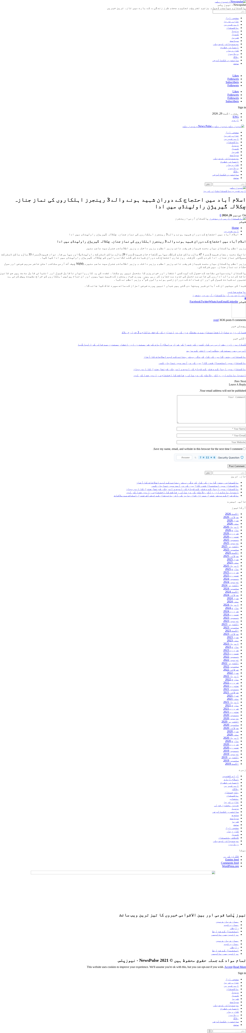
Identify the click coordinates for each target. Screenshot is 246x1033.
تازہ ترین (231, 21)
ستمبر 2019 (231, 760)
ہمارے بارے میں (227, 921)
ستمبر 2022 (231, 666)
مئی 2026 (233, 523)
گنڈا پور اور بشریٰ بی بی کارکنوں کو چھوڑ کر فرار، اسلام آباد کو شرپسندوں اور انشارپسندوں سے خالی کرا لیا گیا (162, 344)
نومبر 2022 (231, 659)
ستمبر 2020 (231, 724)
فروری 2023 (231, 650)
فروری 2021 (231, 708)
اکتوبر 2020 (230, 721)
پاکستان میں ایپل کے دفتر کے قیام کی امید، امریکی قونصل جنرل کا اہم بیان (182, 488)
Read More (239, 966)
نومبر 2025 (231, 543)
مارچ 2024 (232, 607)
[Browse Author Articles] (239, 316)
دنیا (235, 30)
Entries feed (232, 859)
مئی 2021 (233, 698)
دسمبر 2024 (231, 578)
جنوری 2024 (231, 614)
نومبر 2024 (231, 581)
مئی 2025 (233, 562)
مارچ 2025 (232, 569)
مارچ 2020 (232, 741)
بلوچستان (231, 792)
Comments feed (230, 862)
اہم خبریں (231, 24)
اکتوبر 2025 (230, 546)
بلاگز (235, 788)
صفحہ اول (232, 17)
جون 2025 (233, 559)
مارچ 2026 (232, 530)
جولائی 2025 (231, 556)
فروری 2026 (231, 533)
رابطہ (234, 928)
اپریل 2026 (231, 526)
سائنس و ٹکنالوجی (225, 60)
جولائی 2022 (231, 669)
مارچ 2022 (232, 679)
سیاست (234, 40)
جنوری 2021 (231, 711)
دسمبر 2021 (231, 689)
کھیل (235, 34)
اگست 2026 (232, 513)
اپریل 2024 (231, 604)
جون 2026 (233, 520)
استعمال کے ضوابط (225, 931)
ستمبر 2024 (231, 588)
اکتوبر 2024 (230, 585)
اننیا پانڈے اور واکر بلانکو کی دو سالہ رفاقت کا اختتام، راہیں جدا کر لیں (182, 492)
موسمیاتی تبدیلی (226, 43)
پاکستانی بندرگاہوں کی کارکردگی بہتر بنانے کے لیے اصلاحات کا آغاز (187, 482)
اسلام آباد (231, 779)
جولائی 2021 (231, 692)
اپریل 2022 (231, 676)
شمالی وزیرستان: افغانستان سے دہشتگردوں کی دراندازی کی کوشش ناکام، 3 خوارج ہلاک (184, 332)
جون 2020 (233, 731)
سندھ (235, 814)
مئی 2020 (233, 734)
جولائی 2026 (231, 517)
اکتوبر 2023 (230, 624)
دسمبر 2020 (231, 715)
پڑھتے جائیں (236, 291)
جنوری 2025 (231, 575)
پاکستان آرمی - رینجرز (209, 295)
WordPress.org (230, 866)
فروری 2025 (231, 572)
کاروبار (232, 50)
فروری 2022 (231, 682)
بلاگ (236, 56)
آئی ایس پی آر (236, 295)
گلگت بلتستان (228, 837)
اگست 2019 (232, 763)
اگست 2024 (232, 591)
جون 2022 (233, 672)
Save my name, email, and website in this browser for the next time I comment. (197, 448)
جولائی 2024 (231, 594)
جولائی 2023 (231, 633)
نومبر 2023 (231, 620)
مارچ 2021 (232, 705)
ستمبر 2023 (231, 627)
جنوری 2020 (231, 747)
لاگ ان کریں (231, 856)
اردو (235, 120)
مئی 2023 (233, 640)
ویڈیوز (233, 53)
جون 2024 (233, 598)
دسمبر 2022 (231, 656)
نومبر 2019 (231, 754)
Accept (228, 966)
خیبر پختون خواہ (226, 805)
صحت (236, 63)
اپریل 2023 (231, 643)
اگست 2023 (232, 630)
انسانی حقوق (229, 47)
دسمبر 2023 (231, 617)
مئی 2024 (233, 601)
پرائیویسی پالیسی (225, 934)
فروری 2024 (231, 611)
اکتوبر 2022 (230, 663)
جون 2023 (233, 637)
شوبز (235, 37)
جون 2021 (233, 695)
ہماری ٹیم (231, 924)
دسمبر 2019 (231, 750)
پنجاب (234, 798)
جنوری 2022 (231, 685)
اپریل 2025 (231, 565)
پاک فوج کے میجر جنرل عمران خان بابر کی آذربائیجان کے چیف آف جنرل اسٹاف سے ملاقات (176, 495)
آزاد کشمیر (230, 775)
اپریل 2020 (231, 737)
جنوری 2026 (231, 536)
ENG (236, 116)
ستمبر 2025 (231, 549)
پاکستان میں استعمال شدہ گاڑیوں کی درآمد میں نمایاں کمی (195, 485)
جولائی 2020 (231, 728)
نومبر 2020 (231, 718)
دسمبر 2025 (231, 539)
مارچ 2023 (232, 646)
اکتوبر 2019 (230, 757)
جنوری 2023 (231, 653)
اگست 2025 (232, 552)
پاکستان (232, 27)
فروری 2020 (231, 744)
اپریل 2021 (231, 702)
